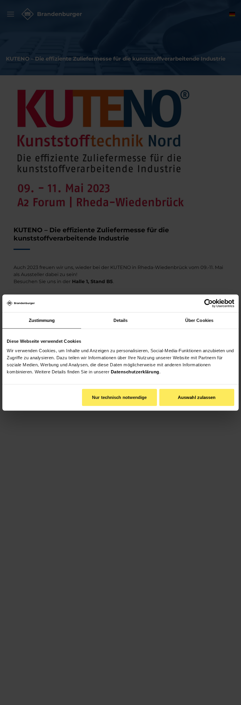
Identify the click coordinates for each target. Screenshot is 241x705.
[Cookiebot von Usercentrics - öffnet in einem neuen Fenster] (208, 303)
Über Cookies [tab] (199, 320)
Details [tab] (120, 320)
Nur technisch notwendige (119, 397)
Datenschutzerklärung (135, 371)
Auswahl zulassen (197, 397)
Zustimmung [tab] (42, 320)
